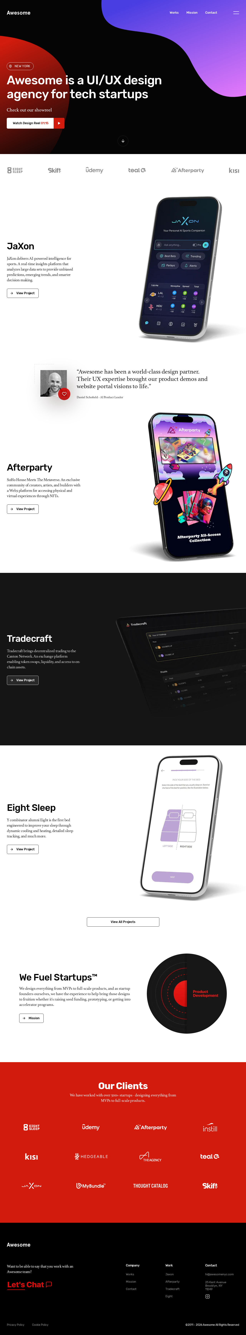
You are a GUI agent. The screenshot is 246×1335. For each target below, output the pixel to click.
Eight (169, 1296)
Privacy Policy (15, 1325)
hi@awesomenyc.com (219, 1274)
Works (174, 12)
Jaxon (169, 1274)
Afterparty (172, 1281)
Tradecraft (172, 1289)
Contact (211, 12)
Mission (192, 12)
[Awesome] (18, 12)
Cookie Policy (40, 1325)
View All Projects (123, 922)
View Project (25, 293)
